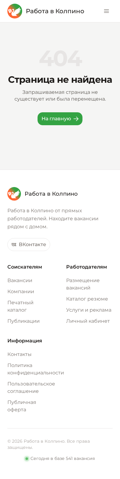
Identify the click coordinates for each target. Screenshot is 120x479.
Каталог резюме (87, 299)
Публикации (23, 321)
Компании (20, 291)
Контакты (19, 354)
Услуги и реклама (88, 310)
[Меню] (106, 11)
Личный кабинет (88, 321)
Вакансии (19, 280)
